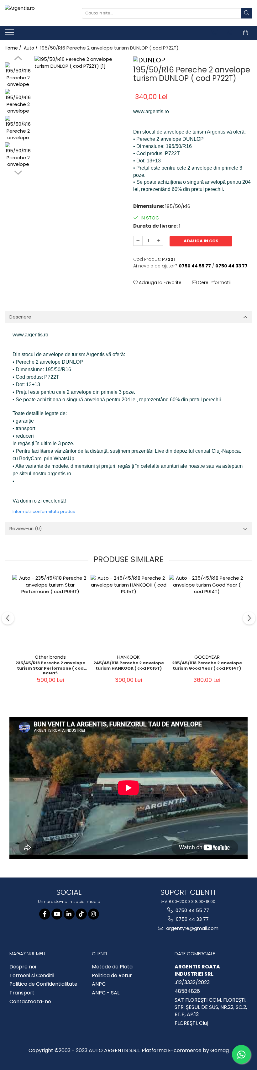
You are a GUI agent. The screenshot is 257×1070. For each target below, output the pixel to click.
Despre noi (22, 966)
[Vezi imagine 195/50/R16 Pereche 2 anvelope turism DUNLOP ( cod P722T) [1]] (18, 102)
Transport (21, 992)
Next (18, 172)
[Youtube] (56, 914)
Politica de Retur (112, 975)
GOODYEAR (207, 657)
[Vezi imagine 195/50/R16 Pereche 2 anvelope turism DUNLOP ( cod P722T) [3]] (18, 155)
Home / (14, 48)
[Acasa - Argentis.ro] (38, 13)
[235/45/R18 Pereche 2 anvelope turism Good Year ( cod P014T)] (207, 613)
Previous (18, 59)
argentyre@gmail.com (191, 928)
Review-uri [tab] (25, 528)
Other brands (50, 657)
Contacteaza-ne (30, 1001)
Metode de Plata (112, 966)
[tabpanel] (79, 100)
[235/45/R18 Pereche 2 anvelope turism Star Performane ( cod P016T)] (50, 613)
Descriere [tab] (20, 317)
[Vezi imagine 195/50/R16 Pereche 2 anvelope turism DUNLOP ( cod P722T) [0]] (18, 75)
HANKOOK (128, 657)
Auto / (31, 48)
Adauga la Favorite (159, 282)
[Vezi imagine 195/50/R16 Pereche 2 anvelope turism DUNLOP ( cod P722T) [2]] (18, 129)
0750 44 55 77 (191, 910)
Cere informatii (214, 282)
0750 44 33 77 (192, 919)
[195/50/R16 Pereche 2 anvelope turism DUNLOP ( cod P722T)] (79, 100)
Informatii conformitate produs (44, 511)
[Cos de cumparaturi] (245, 32)
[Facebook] (44, 914)
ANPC (99, 984)
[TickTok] (81, 914)
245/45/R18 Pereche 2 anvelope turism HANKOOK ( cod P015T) (128, 666)
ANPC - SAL (105, 992)
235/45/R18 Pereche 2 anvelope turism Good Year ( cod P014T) (207, 666)
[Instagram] (93, 914)
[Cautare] (246, 13)
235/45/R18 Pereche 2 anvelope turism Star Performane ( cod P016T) (50, 667)
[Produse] (10, 34)
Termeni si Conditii (31, 975)
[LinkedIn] (69, 914)
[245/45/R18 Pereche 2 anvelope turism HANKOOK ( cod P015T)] (128, 613)
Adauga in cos (201, 241)
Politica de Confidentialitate (43, 984)
